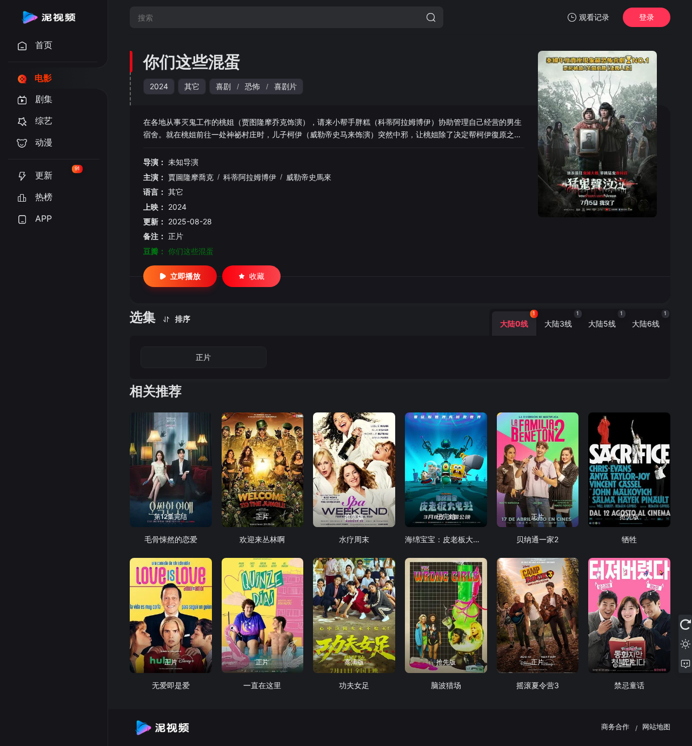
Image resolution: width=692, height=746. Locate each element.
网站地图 (656, 726)
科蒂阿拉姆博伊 (249, 177)
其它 (191, 86)
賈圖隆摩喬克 (191, 177)
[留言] (685, 663)
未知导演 (183, 161)
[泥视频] (48, 17)
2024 (159, 86)
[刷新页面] (685, 624)
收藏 (256, 276)
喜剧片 (285, 86)
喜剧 (223, 86)
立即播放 (185, 276)
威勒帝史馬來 (308, 177)
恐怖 (252, 86)
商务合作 (615, 726)
